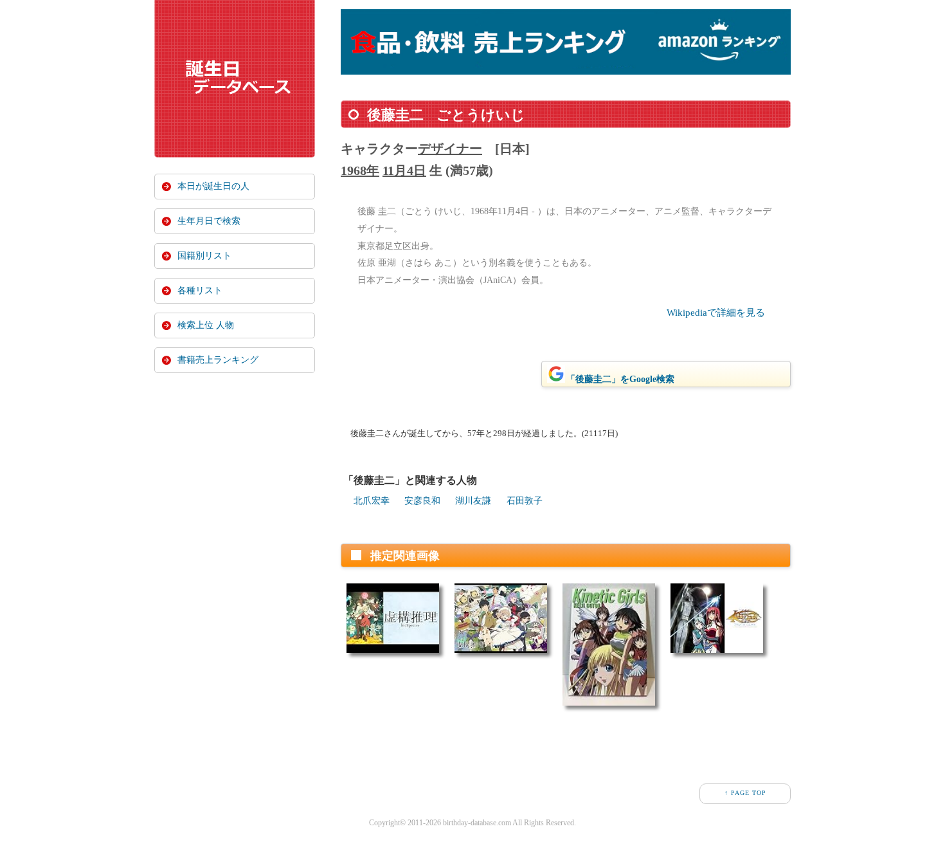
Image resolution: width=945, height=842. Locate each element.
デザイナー (450, 149)
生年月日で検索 (208, 221)
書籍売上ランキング (217, 360)
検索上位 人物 (205, 325)
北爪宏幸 (372, 501)
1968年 (360, 170)
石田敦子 (525, 501)
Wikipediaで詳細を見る (716, 312)
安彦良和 (422, 501)
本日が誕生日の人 (213, 186)
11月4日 (404, 170)
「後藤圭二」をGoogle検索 (620, 379)
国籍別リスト (204, 256)
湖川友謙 (473, 501)
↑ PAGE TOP (745, 792)
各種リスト (199, 290)
